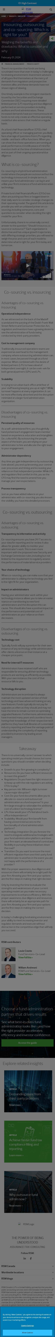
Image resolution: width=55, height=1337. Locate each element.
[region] (27, 1322)
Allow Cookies (27, 1333)
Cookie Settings (27, 1326)
